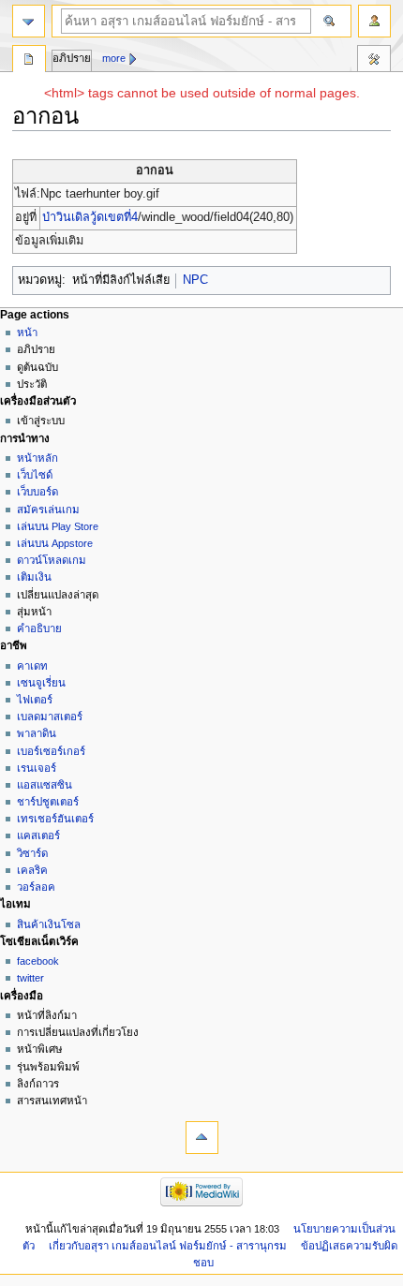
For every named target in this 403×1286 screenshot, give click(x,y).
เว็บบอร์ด (37, 491)
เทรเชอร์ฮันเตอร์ (55, 818)
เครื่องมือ (374, 61)
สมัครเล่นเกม (48, 509)
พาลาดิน (36, 733)
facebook (38, 961)
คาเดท (32, 666)
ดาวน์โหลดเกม (51, 560)
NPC (195, 280)
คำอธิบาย (39, 628)
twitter (30, 977)
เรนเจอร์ (36, 768)
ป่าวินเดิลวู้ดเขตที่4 (90, 217)
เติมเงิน (34, 577)
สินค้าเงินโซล (49, 924)
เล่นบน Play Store (57, 526)
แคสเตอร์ (38, 835)
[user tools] (374, 21)
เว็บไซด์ (34, 474)
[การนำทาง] (28, 21)
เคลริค (32, 870)
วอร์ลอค (36, 887)
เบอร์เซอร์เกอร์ (51, 751)
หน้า (27, 332)
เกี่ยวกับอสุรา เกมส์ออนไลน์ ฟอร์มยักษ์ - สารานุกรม (168, 1245)
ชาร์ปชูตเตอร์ (48, 801)
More (114, 58)
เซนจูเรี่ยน (41, 682)
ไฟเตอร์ (34, 699)
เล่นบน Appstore (55, 543)
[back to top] (202, 1137)
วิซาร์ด (32, 853)
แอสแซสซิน (44, 785)
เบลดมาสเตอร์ (49, 716)
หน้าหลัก (37, 458)
